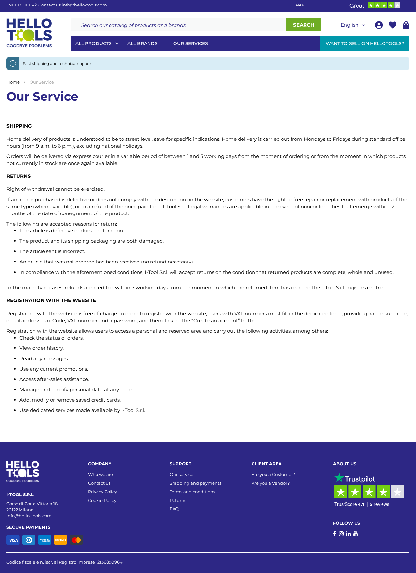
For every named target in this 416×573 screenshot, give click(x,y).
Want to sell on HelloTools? (365, 43)
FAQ (174, 508)
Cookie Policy (102, 500)
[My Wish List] (393, 26)
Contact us (99, 483)
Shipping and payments (195, 483)
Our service (181, 474)
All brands (142, 43)
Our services (190, 43)
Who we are (100, 474)
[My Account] (379, 26)
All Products (93, 43)
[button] (354, 25)
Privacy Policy (102, 491)
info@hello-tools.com (84, 4)
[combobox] (179, 24)
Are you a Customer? (273, 474)
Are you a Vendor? (271, 483)
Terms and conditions (192, 491)
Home (13, 82)
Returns (178, 500)
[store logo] (29, 33)
